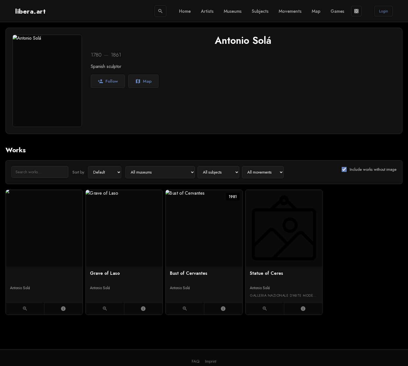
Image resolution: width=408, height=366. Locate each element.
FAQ (196, 361)
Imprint (210, 361)
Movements (290, 11)
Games (337, 11)
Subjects (260, 11)
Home (185, 11)
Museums (232, 11)
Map (316, 11)
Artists (207, 11)
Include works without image (373, 169)
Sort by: (78, 172)
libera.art (30, 11)
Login (383, 11)
